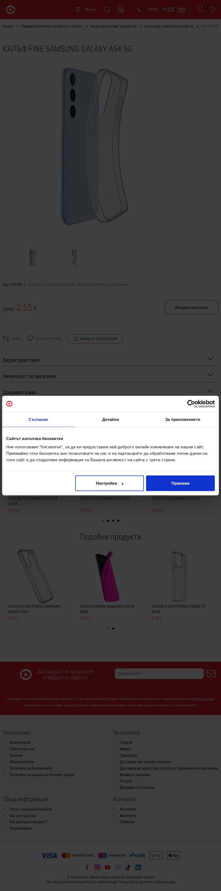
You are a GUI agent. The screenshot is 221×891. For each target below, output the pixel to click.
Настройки (106, 483)
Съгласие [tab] (38, 419)
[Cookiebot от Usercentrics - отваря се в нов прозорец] (191, 404)
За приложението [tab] (182, 419)
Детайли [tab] (110, 419)
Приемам (180, 483)
